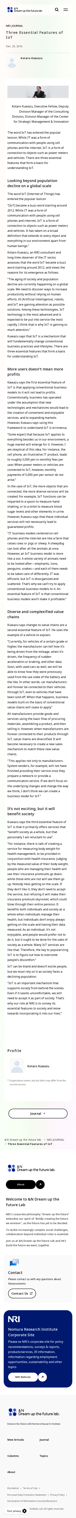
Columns (13, 1456)
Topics (43, 1456)
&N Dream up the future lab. (23, 1139)
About (20, 1184)
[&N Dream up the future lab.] (25, 10)
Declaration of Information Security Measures (32, 1501)
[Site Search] (56, 9)
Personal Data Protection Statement (26, 1494)
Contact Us (19, 1293)
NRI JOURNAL (56, 1139)
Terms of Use (30, 1488)
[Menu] (65, 9)
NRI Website (23, 1377)
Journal (35, 1114)
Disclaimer (13, 1488)
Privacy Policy (57, 1494)
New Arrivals (15, 1439)
